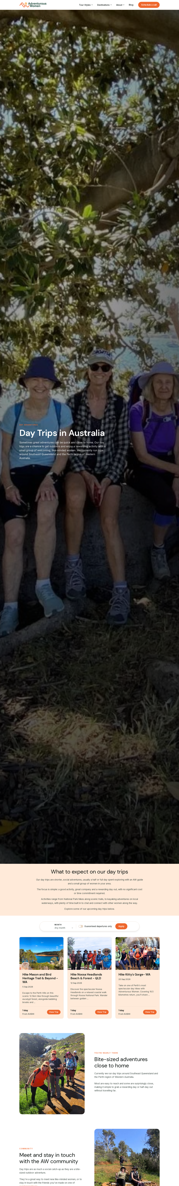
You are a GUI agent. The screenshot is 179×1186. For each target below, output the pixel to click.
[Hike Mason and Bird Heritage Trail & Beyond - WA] (41, 953)
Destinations (103, 5)
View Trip (53, 1012)
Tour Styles (85, 5)
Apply (121, 926)
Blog (131, 5)
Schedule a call (149, 5)
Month (58, 925)
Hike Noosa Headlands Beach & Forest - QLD (86, 976)
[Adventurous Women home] (32, 4)
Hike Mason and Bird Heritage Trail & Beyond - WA (40, 978)
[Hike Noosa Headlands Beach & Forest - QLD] (90, 953)
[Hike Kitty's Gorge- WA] (138, 953)
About (119, 5)
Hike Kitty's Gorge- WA (134, 975)
